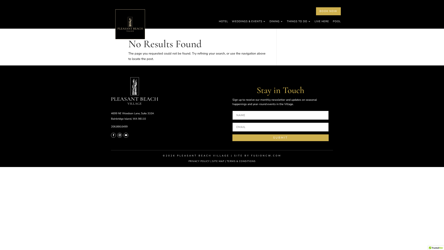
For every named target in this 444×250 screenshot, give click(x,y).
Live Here (322, 21)
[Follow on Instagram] (119, 135)
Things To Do (297, 21)
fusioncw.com (266, 155)
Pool (337, 21)
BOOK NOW (328, 11)
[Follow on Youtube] (125, 135)
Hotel (223, 21)
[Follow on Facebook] (113, 135)
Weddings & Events (247, 21)
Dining (275, 21)
